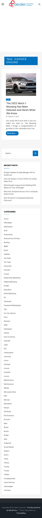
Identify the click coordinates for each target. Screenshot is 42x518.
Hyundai (7, 341)
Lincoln (6, 368)
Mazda (6, 388)
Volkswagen (8, 486)
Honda (6, 333)
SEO (5, 439)
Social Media (9, 447)
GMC (6, 325)
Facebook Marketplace (12, 305)
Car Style (7, 258)
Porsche (7, 419)
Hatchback (8, 329)
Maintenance (9, 380)
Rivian (6, 427)
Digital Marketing (10, 282)
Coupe (6, 274)
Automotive (8, 235)
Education (7, 290)
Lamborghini (8, 353)
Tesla (6, 459)
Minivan (7, 400)
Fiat (5, 309)
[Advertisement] (21, 31)
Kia (5, 349)
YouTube (7, 490)
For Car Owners (10, 313)
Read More (11, 133)
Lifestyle (7, 364)
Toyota (6, 467)
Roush (6, 431)
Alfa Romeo (8, 227)
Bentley (7, 242)
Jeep (6, 345)
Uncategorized (9, 478)
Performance (9, 416)
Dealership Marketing (12, 278)
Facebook (7, 301)
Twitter (6, 474)
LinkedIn (7, 372)
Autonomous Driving (11, 238)
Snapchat (7, 443)
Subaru (6, 451)
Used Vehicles (9, 482)
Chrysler (7, 270)
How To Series (9, 337)
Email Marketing (10, 293)
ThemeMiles (21, 513)
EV (5, 297)
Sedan (6, 435)
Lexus (6, 360)
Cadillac (7, 254)
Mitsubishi (8, 404)
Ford (8, 99)
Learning (7, 356)
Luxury (6, 376)
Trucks (6, 471)
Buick (6, 250)
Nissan (6, 408)
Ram (5, 423)
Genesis (7, 321)
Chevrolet (7, 266)
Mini (5, 396)
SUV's (6, 455)
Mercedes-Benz (10, 392)
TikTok (6, 463)
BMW (6, 246)
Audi (5, 231)
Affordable (8, 223)
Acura (6, 219)
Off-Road (7, 412)
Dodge (6, 286)
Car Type (7, 262)
